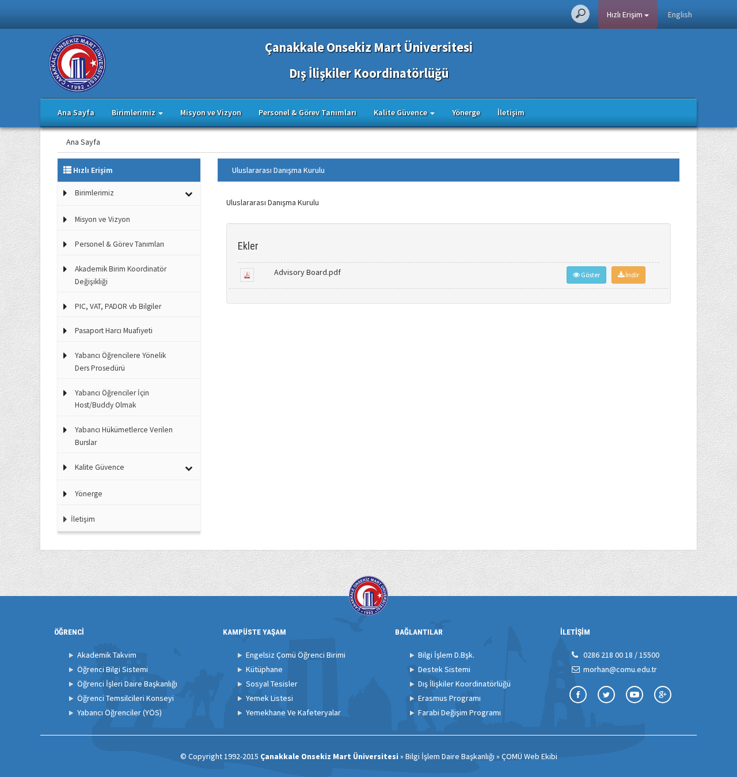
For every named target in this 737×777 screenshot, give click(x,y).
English (680, 14)
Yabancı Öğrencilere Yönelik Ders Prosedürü (120, 361)
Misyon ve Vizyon (210, 112)
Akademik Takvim (106, 655)
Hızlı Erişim (625, 14)
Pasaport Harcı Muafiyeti (114, 330)
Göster (590, 274)
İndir (631, 274)
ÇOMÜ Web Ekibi (529, 756)
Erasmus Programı (449, 698)
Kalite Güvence (99, 467)
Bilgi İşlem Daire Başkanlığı (450, 756)
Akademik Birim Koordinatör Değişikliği (120, 275)
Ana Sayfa (76, 112)
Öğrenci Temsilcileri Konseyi (125, 698)
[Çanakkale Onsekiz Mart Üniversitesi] (77, 62)
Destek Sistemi (444, 669)
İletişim (511, 112)
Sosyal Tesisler (272, 683)
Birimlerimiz (94, 193)
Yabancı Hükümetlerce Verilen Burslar (124, 436)
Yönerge (466, 112)
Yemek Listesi (269, 698)
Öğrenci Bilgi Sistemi (112, 669)
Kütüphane (264, 669)
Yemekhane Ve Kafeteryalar (293, 712)
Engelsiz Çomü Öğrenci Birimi (295, 655)
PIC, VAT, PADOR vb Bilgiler (118, 306)
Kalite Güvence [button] (401, 112)
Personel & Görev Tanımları (307, 112)
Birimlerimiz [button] (134, 112)
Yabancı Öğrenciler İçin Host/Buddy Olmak (112, 399)
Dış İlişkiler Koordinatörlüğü (464, 683)
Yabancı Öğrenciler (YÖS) (119, 712)
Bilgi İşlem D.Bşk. (446, 655)
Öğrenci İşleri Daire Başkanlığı (127, 683)
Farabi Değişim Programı (459, 712)
